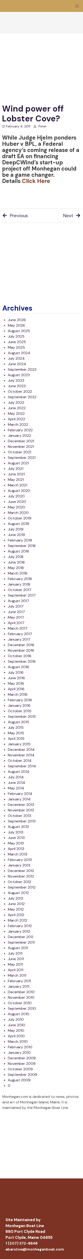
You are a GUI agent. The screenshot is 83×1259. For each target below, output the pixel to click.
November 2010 (21, 997)
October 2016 (19, 655)
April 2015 (16, 738)
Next (68, 216)
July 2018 (15, 556)
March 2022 (18, 424)
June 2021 (16, 474)
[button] (77, 6)
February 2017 (20, 633)
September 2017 (22, 595)
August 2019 (18, 523)
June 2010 (16, 1025)
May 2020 (16, 507)
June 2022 (17, 408)
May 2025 (16, 347)
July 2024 (16, 358)
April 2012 (16, 914)
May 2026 (16, 325)
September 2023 (22, 369)
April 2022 (16, 419)
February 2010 (20, 1047)
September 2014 (22, 766)
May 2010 (16, 1030)
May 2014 (16, 788)
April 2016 (16, 689)
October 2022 (20, 391)
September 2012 (22, 887)
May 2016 (16, 683)
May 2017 (16, 617)
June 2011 (16, 958)
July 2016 (16, 672)
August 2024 (19, 353)
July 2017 (16, 606)
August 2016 (18, 667)
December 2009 (22, 1058)
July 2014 (16, 777)
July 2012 (15, 898)
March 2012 (17, 920)
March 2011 (17, 975)
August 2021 (18, 463)
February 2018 (20, 578)
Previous (19, 216)
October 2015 (19, 711)
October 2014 (20, 760)
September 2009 (22, 1074)
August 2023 (19, 375)
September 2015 (22, 716)
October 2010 (20, 1003)
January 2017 (19, 639)
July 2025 (16, 336)
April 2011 (15, 969)
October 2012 (19, 881)
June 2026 (17, 319)
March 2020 (18, 512)
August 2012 (18, 892)
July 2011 (15, 953)
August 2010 (18, 1014)
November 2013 (21, 810)
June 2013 (16, 837)
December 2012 (21, 870)
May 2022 (16, 413)
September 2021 (22, 457)
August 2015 (18, 722)
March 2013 (17, 854)
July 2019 (16, 529)
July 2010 (16, 1019)
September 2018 (22, 545)
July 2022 (16, 402)
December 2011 (20, 936)
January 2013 (19, 865)
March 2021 (17, 485)
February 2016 (20, 700)
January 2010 (19, 1052)
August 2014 (18, 771)
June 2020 (17, 501)
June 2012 (16, 903)
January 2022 (19, 435)
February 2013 (20, 859)
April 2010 (16, 1036)
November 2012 (21, 876)
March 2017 (17, 628)
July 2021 (15, 468)
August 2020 (19, 490)
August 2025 (19, 330)
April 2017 (16, 622)
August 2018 (18, 551)
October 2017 (19, 589)
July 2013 (15, 832)
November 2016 (21, 650)
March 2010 (18, 1041)
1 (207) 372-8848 (22, 1243)
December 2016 (21, 644)
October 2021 (19, 452)
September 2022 (22, 397)
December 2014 (21, 749)
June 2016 (16, 678)
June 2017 (16, 611)
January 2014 (19, 799)
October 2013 (19, 815)
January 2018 (19, 584)
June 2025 (17, 341)
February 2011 (19, 981)
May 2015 (16, 733)
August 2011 (18, 947)
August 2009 (19, 1080)
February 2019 (20, 540)
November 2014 (21, 755)
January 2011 (18, 986)
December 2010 (21, 992)
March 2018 (17, 573)
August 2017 (18, 600)
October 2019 (19, 518)
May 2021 (16, 479)
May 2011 (15, 964)
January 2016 (19, 705)
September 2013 (22, 821)
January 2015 (19, 744)
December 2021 (21, 441)
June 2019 (16, 534)
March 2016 (17, 694)
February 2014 (20, 793)
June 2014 (16, 782)
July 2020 (16, 496)
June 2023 (17, 386)
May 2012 (16, 909)
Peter (43, 126)
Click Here (36, 181)
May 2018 (16, 567)
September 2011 (21, 942)
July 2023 (16, 380)
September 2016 (22, 661)
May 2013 (16, 843)
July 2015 (16, 727)
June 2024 (17, 364)
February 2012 (20, 925)
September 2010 (22, 1008)
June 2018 (16, 562)
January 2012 (19, 931)
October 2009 (20, 1069)
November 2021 (21, 446)
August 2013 (18, 826)
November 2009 (22, 1063)
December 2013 (21, 804)
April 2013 (16, 848)
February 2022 (20, 430)
